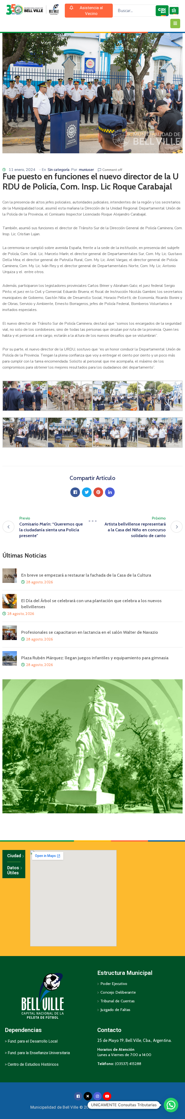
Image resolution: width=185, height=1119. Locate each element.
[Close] (88, 1096)
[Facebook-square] (78, 1096)
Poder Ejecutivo (113, 983)
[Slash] (92, 521)
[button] (89, 11)
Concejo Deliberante (118, 992)
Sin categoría (58, 169)
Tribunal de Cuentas (117, 1001)
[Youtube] (107, 1096)
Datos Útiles (13, 870)
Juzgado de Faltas (115, 1009)
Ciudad (13, 855)
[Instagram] (97, 1096)
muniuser (86, 169)
